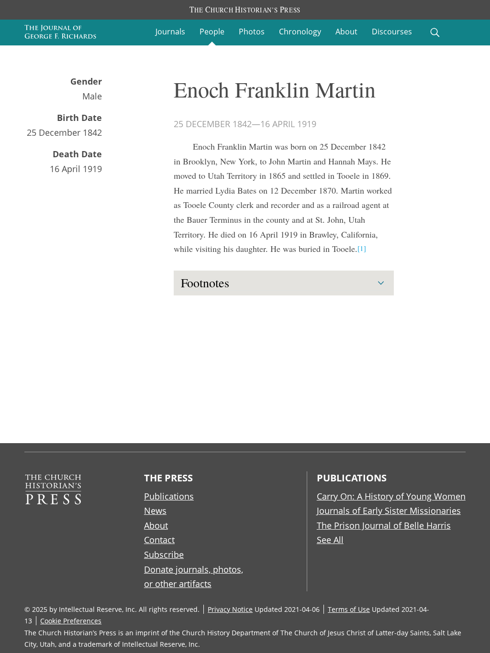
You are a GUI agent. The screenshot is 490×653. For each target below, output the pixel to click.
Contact (159, 539)
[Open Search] (435, 32)
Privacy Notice (230, 609)
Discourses (392, 31)
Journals (170, 31)
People (212, 31)
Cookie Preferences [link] (70, 620)
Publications (169, 496)
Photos (252, 31)
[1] (361, 248)
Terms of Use (349, 609)
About (346, 31)
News (155, 510)
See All (330, 539)
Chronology (300, 31)
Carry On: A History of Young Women (391, 496)
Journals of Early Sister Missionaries (389, 510)
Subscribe (164, 554)
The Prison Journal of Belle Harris (384, 525)
